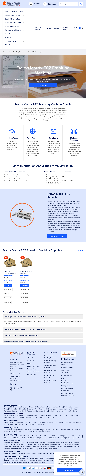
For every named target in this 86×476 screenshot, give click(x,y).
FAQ (62, 378)
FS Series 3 (8, 438)
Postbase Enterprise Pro (58, 446)
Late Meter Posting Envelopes (10, 272)
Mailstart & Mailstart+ (11, 407)
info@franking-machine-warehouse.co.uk (15, 378)
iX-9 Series (46, 431)
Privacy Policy (31, 375)
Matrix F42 (43, 436)
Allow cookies (69, 470)
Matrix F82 (59, 436)
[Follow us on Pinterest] (11, 390)
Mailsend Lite (68, 407)
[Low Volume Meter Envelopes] (26, 262)
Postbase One (52, 449)
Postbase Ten (42, 449)
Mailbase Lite (23, 407)
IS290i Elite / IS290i (56, 422)
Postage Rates (65, 386)
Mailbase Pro (39, 407)
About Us (30, 357)
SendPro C (57, 416)
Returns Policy (32, 369)
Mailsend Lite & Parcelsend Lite (67, 409)
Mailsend (25, 409)
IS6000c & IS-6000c (35, 431)
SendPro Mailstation (46, 416)
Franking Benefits (66, 375)
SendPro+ (65, 416)
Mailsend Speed (51, 409)
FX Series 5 (52, 438)
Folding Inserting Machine (40, 453)
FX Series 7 (61, 438)
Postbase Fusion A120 (30, 449)
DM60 (6, 416)
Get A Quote (43, 85)
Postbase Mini (8, 442)
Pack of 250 (8, 285)
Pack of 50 (8, 298)
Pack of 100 (8, 294)
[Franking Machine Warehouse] (11, 4)
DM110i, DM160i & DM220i (17, 416)
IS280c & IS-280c (17, 429)
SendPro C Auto (75, 416)
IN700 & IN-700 (44, 422)
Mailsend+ (42, 409)
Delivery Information (33, 366)
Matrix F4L (78, 436)
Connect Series (60, 411)
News (29, 363)
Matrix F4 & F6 (69, 436)
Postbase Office (32, 444)
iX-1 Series (7, 429)
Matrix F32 (34, 436)
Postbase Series (33, 442)
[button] (79, 28)
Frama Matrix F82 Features (14, 172)
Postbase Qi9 (45, 446)
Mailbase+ (48, 407)
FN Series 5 (16, 438)
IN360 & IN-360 (21, 422)
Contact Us (30, 360)
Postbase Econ (54, 442)
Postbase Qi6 (69, 444)
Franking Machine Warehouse (42, 472)
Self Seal (52, 453)
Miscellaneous (9, 45)
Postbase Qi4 (21, 444)
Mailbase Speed (58, 407)
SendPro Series (49, 418)
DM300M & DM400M (24, 418)
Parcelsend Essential (10, 411)
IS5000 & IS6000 (40, 424)
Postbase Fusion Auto (32, 446)
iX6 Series (63, 429)
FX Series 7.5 (70, 438)
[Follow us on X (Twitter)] (18, 388)
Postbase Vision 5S (44, 444)
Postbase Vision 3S (66, 442)
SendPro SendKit (32, 416)
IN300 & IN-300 (9, 422)
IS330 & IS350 (8, 424)
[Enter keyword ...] (81, 4)
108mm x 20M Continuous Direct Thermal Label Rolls (21, 458)
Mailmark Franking (67, 367)
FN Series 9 (44, 438)
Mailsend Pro (33, 409)
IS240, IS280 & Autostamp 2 (73, 422)
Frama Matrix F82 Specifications (57, 172)
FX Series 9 (79, 438)
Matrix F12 (19, 436)
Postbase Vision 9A (73, 446)
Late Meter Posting (10, 453)
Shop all (80, 250)
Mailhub (51, 411)
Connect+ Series (37, 418)
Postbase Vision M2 (20, 442)
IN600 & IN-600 (32, 422)
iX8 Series (12, 431)
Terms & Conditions (33, 372)
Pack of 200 (8, 290)
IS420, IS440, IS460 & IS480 (24, 424)
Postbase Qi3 (44, 442)
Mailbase (31, 407)
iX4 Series (36, 429)
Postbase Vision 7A (18, 446)
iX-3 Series (28, 429)
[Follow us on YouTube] (21, 388)
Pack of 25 (8, 302)
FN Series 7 (25, 438)
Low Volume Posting (23, 453)
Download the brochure (57, 236)
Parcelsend (22, 411)
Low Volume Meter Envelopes (26, 272)
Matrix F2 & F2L (9, 436)
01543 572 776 (15, 374)
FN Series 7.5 (34, 438)
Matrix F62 (51, 436)
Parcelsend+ (31, 411)
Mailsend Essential (15, 409)
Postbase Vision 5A (57, 444)
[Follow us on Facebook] (15, 388)
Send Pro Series (72, 411)
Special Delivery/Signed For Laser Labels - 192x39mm (29, 462)
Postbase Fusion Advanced (13, 449)
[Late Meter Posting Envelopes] (10, 262)
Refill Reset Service (11, 34)
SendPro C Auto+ (10, 418)
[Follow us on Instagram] (11, 388)
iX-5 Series (55, 429)
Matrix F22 (26, 436)
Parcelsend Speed (42, 411)
